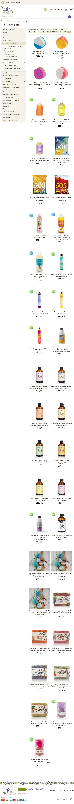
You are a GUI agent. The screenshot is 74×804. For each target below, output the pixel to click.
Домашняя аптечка (10, 120)
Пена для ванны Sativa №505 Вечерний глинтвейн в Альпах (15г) (62, 199)
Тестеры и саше (8, 111)
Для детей (7, 78)
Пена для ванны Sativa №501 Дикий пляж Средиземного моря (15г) (61, 160)
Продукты (6, 106)
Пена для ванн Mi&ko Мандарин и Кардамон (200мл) (61, 461)
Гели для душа (9, 51)
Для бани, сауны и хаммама (12, 73)
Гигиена (6, 92)
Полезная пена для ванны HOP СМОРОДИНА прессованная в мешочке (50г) (39, 761)
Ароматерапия (8, 29)
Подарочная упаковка (10, 94)
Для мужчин (7, 81)
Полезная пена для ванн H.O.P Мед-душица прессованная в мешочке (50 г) (39, 575)
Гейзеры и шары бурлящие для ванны (13, 47)
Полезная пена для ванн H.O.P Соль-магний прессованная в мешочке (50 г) (61, 575)
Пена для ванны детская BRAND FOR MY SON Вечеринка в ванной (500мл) (61, 349)
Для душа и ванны (29, 21)
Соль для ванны (9, 62)
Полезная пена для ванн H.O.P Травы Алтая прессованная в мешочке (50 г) (39, 612)
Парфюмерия (7, 117)
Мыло (5, 32)
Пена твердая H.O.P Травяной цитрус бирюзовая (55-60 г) (61, 686)
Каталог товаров (15, 21)
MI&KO (49, 29)
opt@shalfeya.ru (27, 793)
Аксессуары (7, 103)
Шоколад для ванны (10, 56)
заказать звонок (23, 789)
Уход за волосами (9, 38)
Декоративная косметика (12, 100)
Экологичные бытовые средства (11, 88)
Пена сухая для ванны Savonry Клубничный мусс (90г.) (62, 84)
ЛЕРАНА (64, 29)
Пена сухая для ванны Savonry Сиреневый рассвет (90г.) (39, 84)
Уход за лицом (8, 35)
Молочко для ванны (10, 59)
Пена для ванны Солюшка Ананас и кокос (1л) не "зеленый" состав (39, 276)
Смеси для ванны (10, 65)
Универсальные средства (12, 75)
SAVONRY (56, 29)
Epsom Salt (33, 32)
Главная (4, 21)
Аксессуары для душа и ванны (12, 69)
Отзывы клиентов (66, 790)
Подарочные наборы (10, 84)
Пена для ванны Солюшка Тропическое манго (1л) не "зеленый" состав (61, 237)
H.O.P (64, 32)
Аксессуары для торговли (12, 114)
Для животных (8, 97)
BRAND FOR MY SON (54, 32)
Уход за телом (8, 40)
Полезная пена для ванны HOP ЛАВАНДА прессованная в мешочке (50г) (61, 723)
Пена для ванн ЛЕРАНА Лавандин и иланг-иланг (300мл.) (61, 121)
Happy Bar (41, 32)
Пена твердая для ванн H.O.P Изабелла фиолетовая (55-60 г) (62, 612)
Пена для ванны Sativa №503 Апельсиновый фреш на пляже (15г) (39, 199)
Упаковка (6, 109)
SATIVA (43, 29)
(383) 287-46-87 (55, 9)
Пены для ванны (9, 54)
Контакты (52, 790)
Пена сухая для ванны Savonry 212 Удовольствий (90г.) (61, 53)
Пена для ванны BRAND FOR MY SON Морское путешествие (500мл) (39, 537)
